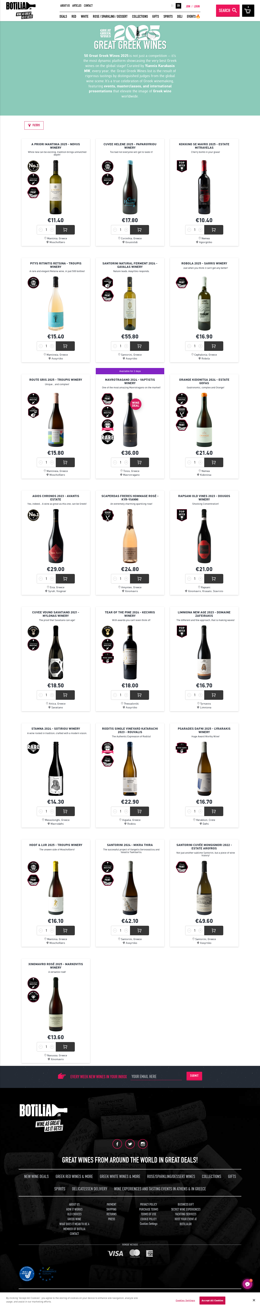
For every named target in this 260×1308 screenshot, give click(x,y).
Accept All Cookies (212, 1300)
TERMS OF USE (148, 1214)
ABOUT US (65, 5)
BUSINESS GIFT (186, 1205)
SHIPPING (111, 1209)
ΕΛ (172, 5)
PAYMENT (111, 1205)
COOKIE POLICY (148, 1219)
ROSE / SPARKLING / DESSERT (110, 16)
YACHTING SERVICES (185, 1214)
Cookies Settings (185, 1300)
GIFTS (155, 16)
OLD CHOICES (74, 1214)
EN (178, 5)
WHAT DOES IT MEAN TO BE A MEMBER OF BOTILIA (74, 1226)
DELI (179, 16)
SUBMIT (194, 1075)
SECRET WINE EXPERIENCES (185, 1209)
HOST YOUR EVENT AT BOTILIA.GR (186, 1221)
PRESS (111, 1219)
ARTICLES (76, 5)
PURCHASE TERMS (148, 1209)
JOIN (188, 6)
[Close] (254, 1300)
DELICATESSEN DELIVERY (89, 1188)
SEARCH (224, 10)
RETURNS (111, 1214)
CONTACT (88, 5)
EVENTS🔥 (193, 16)
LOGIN (197, 6)
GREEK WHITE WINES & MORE (120, 1176)
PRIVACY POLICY (148, 1205)
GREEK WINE (74, 1219)
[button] (247, 1284)
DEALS (63, 16)
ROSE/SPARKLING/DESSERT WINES (171, 1176)
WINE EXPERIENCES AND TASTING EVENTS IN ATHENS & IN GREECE (160, 1188)
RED (74, 16)
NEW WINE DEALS (36, 1176)
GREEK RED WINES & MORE (74, 1176)
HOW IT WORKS (74, 1209)
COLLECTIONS (140, 16)
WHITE (84, 16)
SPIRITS (168, 16)
